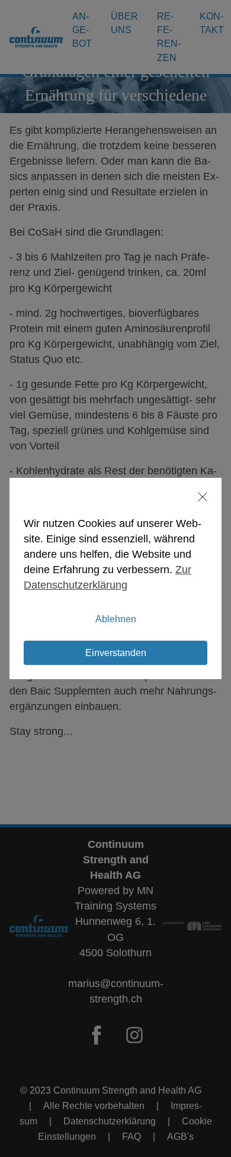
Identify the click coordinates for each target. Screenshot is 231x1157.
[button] (197, 497)
